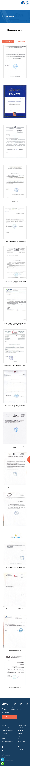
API (18, 738)
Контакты (20, 744)
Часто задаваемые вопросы (8, 741)
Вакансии (20, 730)
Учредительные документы (8, 730)
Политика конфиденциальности (7, 760)
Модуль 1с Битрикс (22, 741)
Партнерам (20, 749)
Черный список (5, 744)
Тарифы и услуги (22, 725)
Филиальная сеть (22, 746)
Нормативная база (6, 727)
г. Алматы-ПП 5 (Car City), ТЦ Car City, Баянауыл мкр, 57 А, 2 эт (13, 708)
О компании (5, 725)
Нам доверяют (5, 736)
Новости (20, 733)
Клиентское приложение (9, 747)
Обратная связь (9, 716)
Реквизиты (4, 733)
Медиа (3, 738)
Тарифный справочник (23, 727)
